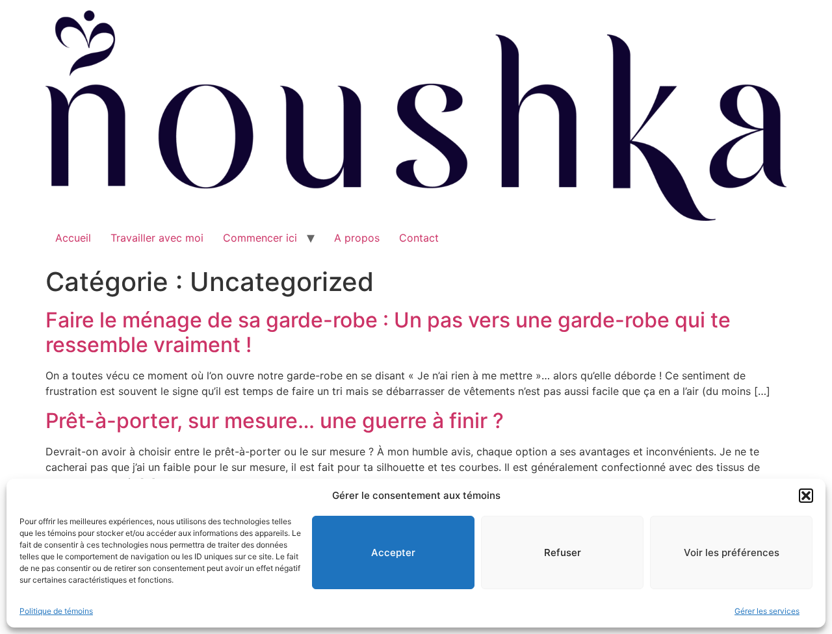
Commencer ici (260, 237)
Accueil (73, 237)
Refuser (562, 552)
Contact (419, 237)
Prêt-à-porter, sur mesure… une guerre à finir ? (275, 420)
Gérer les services (767, 611)
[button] (806, 495)
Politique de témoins (56, 611)
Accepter (393, 552)
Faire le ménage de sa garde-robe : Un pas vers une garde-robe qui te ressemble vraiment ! (388, 332)
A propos (357, 237)
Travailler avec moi (156, 237)
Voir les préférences (731, 552)
